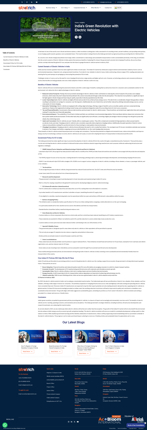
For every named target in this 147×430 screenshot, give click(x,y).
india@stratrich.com (106, 2)
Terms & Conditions (122, 428)
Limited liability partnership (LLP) (55, 379)
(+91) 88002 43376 (89, 2)
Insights (82, 22)
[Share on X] (76, 37)
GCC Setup (64, 7)
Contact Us (108, 7)
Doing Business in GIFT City (54, 401)
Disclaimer (141, 428)
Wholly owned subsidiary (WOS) (55, 376)
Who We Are (95, 7)
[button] (4, 425)
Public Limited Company (53, 397)
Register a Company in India (54, 372)
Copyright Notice (133, 428)
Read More (26, 351)
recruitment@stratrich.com (29, 394)
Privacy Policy (112, 428)
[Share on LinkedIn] (80, 37)
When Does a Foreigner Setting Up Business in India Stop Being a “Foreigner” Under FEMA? (87, 348)
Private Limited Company (53, 394)
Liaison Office (50, 390)
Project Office (50, 387)
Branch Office (50, 383)
